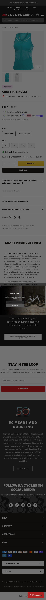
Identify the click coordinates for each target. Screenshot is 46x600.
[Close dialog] (1, 286)
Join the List (15, 305)
